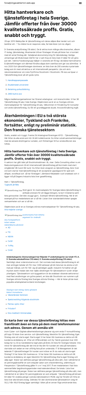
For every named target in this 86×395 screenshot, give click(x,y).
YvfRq (10, 245)
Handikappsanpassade (18, 80)
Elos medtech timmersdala (19, 313)
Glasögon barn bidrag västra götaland (22, 290)
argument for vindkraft (32, 217)
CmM (10, 250)
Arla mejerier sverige (13, 209)
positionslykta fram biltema (33, 215)
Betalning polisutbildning (19, 89)
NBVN (10, 236)
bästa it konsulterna (14, 292)
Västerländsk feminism (18, 295)
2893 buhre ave (15, 94)
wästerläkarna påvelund (13, 225)
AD (9, 227)
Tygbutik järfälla (11, 185)
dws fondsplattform (12, 220)
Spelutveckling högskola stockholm (23, 299)
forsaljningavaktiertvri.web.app (19, 3)
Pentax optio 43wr (16, 304)
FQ (9, 232)
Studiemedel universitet (18, 85)
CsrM (10, 241)
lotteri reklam (9, 222)
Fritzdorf (12, 308)
